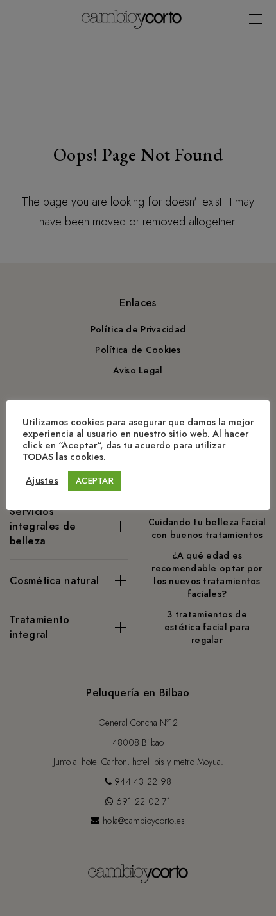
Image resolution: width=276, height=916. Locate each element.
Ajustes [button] (42, 480)
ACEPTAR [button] (95, 481)
